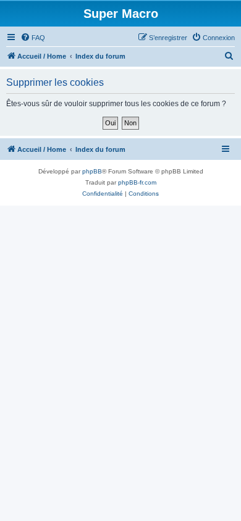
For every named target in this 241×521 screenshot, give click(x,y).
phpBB (92, 171)
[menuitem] (32, 37)
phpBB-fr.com (137, 182)
